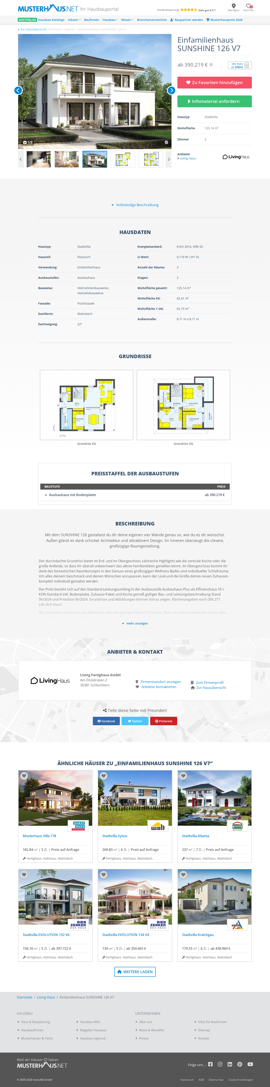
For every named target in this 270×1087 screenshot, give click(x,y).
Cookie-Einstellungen (240, 1080)
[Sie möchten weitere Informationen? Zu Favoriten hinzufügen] (94, 91)
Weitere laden (137, 971)
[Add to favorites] (24, 776)
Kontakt (203, 1038)
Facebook (108, 721)
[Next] (171, 90)
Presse (143, 1038)
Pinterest (165, 721)
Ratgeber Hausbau (93, 1030)
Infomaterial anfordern (217, 101)
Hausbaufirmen (32, 1030)
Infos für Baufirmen (212, 1022)
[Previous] (18, 90)
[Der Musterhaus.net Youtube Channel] (250, 1065)
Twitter (136, 721)
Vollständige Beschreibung (137, 205)
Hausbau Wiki (90, 1022)
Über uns (145, 1022)
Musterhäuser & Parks (37, 1038)
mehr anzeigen (137, 623)
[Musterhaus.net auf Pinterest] (242, 1065)
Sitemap (204, 1030)
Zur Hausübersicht (33, 29)
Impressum (187, 1080)
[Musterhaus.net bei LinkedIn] (232, 1065)
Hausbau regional (92, 1038)
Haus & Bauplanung (35, 1022)
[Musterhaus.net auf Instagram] (223, 1065)
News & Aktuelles (151, 1030)
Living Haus (46, 997)
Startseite (24, 997)
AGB (201, 1080)
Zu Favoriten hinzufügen (217, 82)
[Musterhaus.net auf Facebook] (213, 1065)
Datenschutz (216, 1080)
